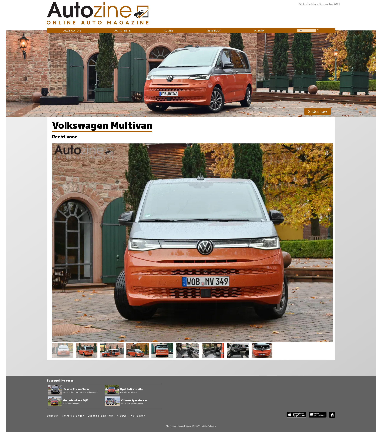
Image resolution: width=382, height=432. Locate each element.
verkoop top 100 (100, 415)
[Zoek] (318, 30)
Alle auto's (72, 30)
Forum (259, 30)
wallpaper (138, 415)
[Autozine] (191, 12)
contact (53, 415)
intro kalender (73, 415)
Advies (168, 30)
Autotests (122, 30)
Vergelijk (213, 30)
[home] (330, 416)
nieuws (122, 415)
